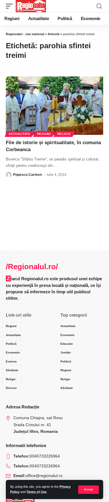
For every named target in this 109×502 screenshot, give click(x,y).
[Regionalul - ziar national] (31, 6)
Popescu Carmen (27, 175)
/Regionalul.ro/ (32, 266)
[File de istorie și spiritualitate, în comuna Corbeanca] (54, 105)
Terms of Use (36, 492)
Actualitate (20, 133)
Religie (64, 133)
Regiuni (44, 133)
